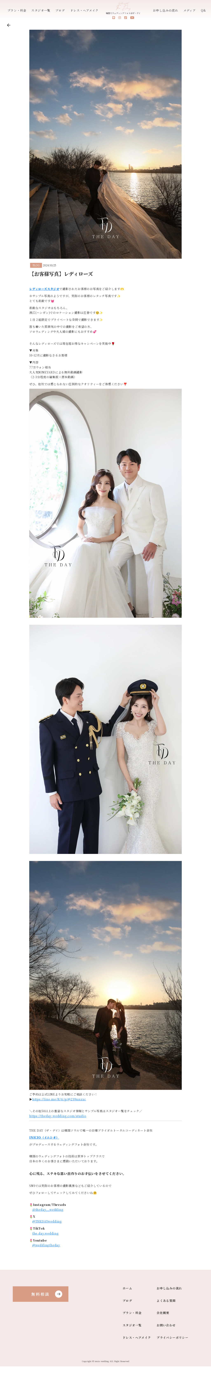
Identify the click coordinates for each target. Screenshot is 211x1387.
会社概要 (163, 1313)
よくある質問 (166, 1301)
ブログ (60, 10)
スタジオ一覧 (40, 10)
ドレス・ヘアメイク (84, 10)
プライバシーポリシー (172, 1338)
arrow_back (8, 25)
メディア (189, 10)
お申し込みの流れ (165, 10)
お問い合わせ (166, 1325)
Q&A (205, 10)
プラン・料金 (16, 10)
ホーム (127, 1288)
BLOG (36, 265)
